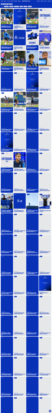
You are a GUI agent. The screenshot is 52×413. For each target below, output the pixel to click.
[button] (50, 411)
